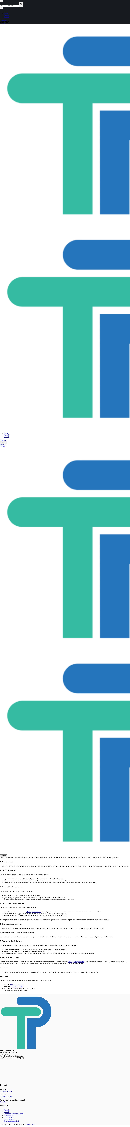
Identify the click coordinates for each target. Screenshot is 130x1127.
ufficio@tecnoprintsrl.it (33, 912)
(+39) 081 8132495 (17, 987)
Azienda (6, 435)
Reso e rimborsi (9, 1119)
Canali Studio (30, 1124)
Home (6, 433)
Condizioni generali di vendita (13, 1114)
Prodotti (6, 437)
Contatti (6, 1112)
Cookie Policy (8, 1117)
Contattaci (3, 440)
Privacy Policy (8, 1115)
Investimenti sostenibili (11, 1121)
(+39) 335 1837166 (6, 1096)
